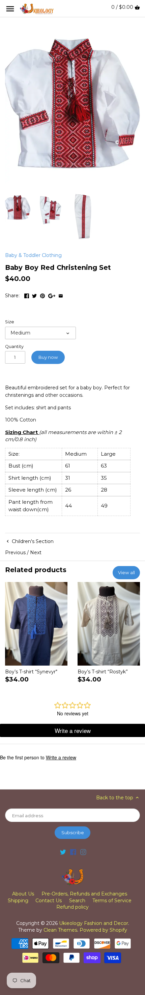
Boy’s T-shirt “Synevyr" (31, 672)
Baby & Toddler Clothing (33, 255)
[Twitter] (63, 852)
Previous (15, 552)
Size (9, 321)
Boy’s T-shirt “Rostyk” (103, 672)
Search (77, 900)
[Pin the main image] (42, 295)
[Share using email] (60, 295)
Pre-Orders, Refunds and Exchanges (84, 894)
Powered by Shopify (103, 930)
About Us (23, 894)
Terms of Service (112, 900)
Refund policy (72, 907)
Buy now (48, 357)
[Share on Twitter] (34, 295)
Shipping (18, 900)
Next (35, 552)
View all (126, 572)
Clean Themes (60, 930)
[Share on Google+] (51, 295)
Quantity (14, 346)
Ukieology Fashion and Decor (93, 923)
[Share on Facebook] (26, 295)
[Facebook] (73, 852)
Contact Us (48, 900)
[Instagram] (83, 852)
